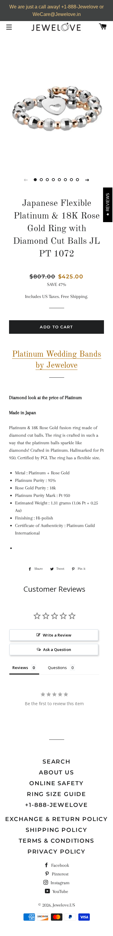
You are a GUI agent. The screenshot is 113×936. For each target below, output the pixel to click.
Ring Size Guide (56, 794)
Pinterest (59, 874)
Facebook (59, 865)
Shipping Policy (56, 829)
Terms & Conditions (56, 840)
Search (56, 761)
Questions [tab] (57, 667)
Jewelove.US (64, 905)
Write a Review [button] (57, 635)
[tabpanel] (56, 109)
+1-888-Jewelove (56, 804)
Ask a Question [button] (57, 649)
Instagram (59, 882)
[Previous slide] (26, 179)
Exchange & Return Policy (56, 819)
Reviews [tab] (20, 667)
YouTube (59, 891)
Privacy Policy (56, 851)
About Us (56, 772)
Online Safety (56, 783)
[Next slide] (87, 179)
